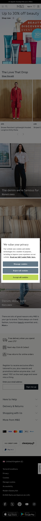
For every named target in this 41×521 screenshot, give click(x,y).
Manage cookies (20, 264)
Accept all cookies (20, 277)
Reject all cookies (20, 271)
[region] (20, 260)
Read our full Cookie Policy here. (23, 257)
